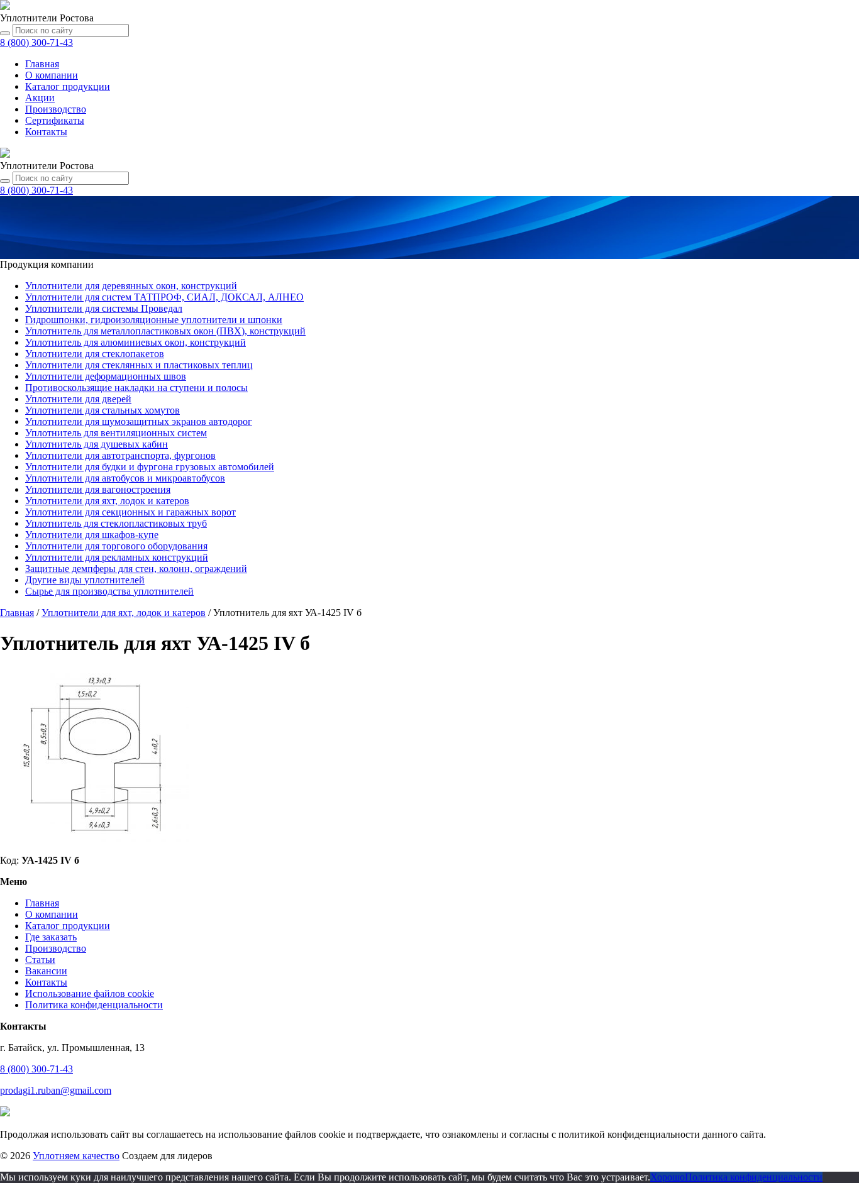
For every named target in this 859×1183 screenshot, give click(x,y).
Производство (55, 109)
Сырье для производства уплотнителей (109, 591)
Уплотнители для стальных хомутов (102, 410)
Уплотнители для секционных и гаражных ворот (130, 512)
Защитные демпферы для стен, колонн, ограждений (136, 568)
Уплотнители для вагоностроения (97, 489)
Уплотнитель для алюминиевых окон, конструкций (135, 342)
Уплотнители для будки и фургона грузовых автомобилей (149, 466)
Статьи (40, 959)
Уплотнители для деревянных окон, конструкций (131, 285)
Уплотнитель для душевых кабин (96, 444)
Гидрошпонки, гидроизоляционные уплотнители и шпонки (153, 319)
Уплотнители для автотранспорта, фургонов (120, 455)
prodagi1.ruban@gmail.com (55, 1090)
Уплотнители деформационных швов (105, 376)
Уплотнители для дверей (78, 398)
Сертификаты (54, 120)
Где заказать (51, 937)
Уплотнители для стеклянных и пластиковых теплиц (139, 365)
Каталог (67, 86)
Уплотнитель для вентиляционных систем (116, 432)
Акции (40, 97)
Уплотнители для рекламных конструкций (116, 557)
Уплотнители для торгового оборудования (116, 546)
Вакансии (46, 971)
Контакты (46, 131)
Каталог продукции (67, 925)
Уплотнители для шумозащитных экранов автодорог (138, 421)
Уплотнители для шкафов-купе (91, 534)
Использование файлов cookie (89, 993)
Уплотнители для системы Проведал (103, 308)
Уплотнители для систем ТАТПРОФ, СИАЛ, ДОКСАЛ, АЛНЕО (164, 297)
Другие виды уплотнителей (85, 580)
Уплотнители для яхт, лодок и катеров (107, 500)
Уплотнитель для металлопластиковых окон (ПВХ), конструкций (165, 331)
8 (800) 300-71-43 (36, 1069)
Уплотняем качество (76, 1155)
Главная (42, 63)
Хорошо (667, 1177)
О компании (51, 75)
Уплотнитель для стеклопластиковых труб (116, 523)
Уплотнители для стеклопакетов (94, 353)
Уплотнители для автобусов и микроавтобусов (125, 478)
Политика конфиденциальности (94, 1004)
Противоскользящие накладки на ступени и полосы (136, 387)
